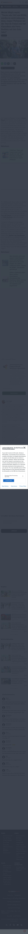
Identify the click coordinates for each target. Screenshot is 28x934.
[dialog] (14, 467)
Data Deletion (5, 486)
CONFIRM (9, 480)
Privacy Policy (22, 486)
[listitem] (14, 476)
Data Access (14, 486)
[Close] (24, 447)
